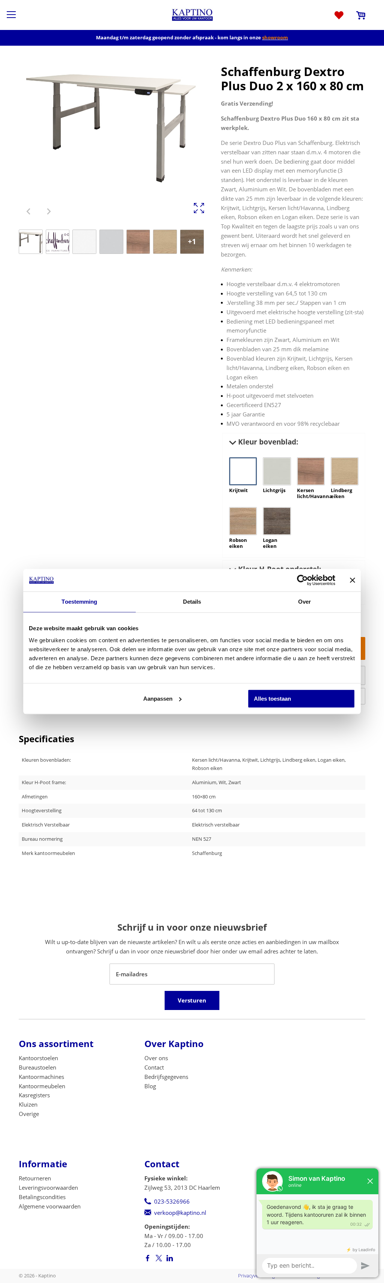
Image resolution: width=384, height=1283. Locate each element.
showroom (275, 37)
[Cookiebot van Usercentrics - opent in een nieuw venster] (302, 580)
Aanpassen (157, 698)
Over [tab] (304, 601)
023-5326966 (172, 1201)
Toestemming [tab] (79, 601)
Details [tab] (192, 601)
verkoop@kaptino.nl (180, 1212)
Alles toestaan (272, 698)
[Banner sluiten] (352, 580)
